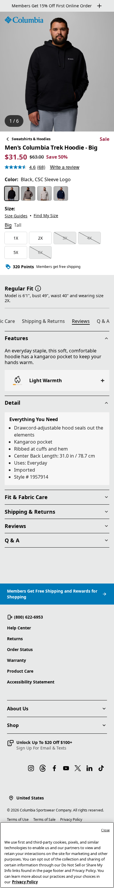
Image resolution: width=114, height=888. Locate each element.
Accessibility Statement (30, 682)
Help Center (19, 628)
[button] (38, 287)
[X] (78, 768)
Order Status (20, 649)
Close (105, 830)
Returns (15, 638)
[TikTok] (101, 768)
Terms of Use (18, 819)
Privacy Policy (71, 819)
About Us (17, 708)
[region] (57, 71)
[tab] (8, 225)
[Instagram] (31, 768)
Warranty (16, 660)
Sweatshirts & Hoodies (31, 138)
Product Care (20, 671)
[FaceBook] (54, 768)
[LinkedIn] (89, 768)
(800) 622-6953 (28, 617)
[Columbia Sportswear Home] (24, 19)
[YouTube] (66, 768)
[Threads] (43, 768)
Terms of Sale (44, 819)
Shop (13, 725)
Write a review (65, 167)
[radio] (12, 193)
